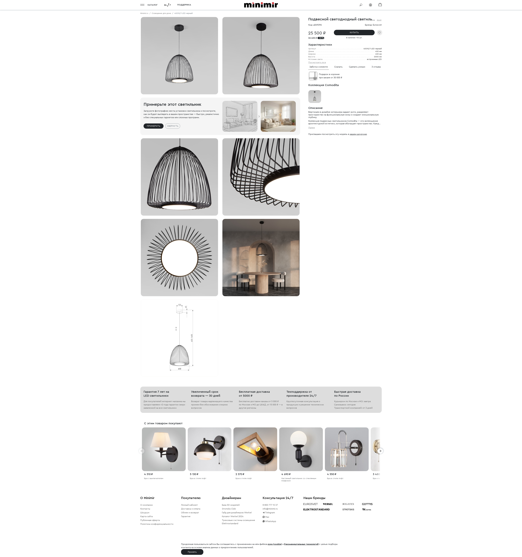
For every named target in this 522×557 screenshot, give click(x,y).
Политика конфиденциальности (156, 524)
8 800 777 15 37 (270, 505)
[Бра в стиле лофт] (210, 449)
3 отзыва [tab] (376, 67)
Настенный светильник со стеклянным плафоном (298, 480)
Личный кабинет (189, 505)
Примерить (153, 126)
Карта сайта (146, 516)
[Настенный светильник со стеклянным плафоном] (301, 449)
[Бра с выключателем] (164, 449)
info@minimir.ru (270, 509)
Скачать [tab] (338, 67)
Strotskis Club (229, 509)
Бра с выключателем (153, 478)
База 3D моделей (231, 505)
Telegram (270, 513)
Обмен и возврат (190, 513)
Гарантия (185, 516)
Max (267, 517)
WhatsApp (270, 521)
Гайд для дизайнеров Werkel (237, 513)
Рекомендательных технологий (301, 544)
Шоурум (144, 513)
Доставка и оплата (190, 509)
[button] (141, 451)
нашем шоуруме (358, 134)
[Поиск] (361, 4)
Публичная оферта (150, 520)
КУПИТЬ (354, 32)
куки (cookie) (275, 544)
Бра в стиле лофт (198, 478)
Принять (192, 552)
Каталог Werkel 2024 (232, 516)
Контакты (145, 509)
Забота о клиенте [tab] (318, 67)
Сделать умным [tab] (357, 67)
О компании (146, 505)
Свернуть (172, 126)
